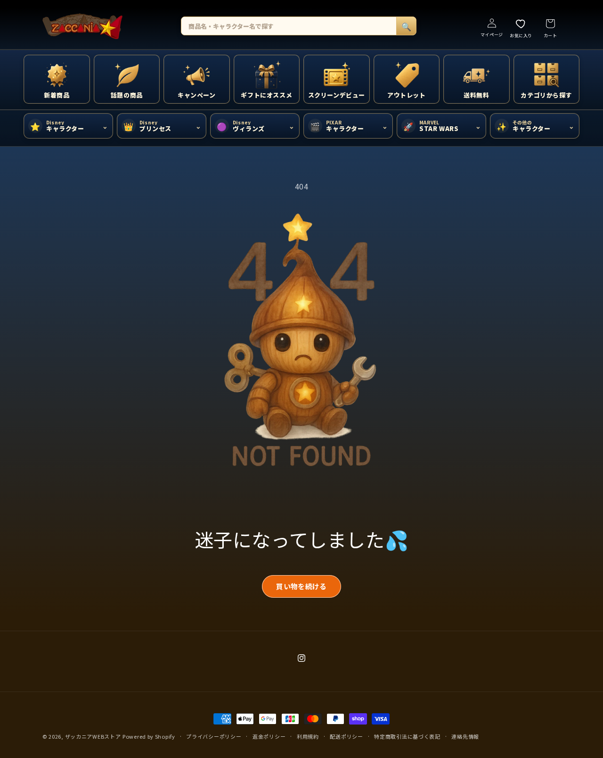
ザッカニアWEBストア (93, 736)
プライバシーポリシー (213, 736)
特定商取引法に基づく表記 (407, 736)
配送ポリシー (346, 736)
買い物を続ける (301, 586)
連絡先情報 (465, 736)
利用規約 (308, 736)
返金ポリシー (269, 736)
